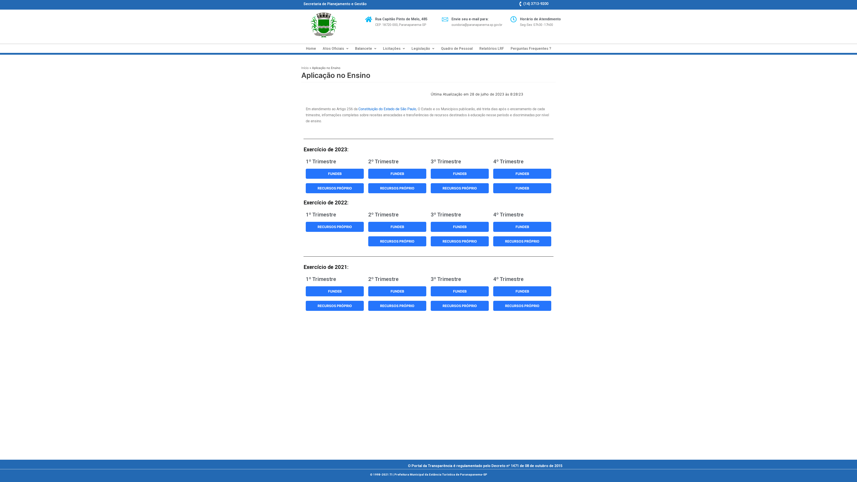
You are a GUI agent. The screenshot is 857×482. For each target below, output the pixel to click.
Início (305, 68)
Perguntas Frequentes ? (531, 48)
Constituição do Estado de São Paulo (387, 109)
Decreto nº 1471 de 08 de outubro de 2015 (526, 466)
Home (311, 48)
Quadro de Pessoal (457, 48)
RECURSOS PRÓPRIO (335, 188)
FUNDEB (335, 174)
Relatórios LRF (491, 48)
